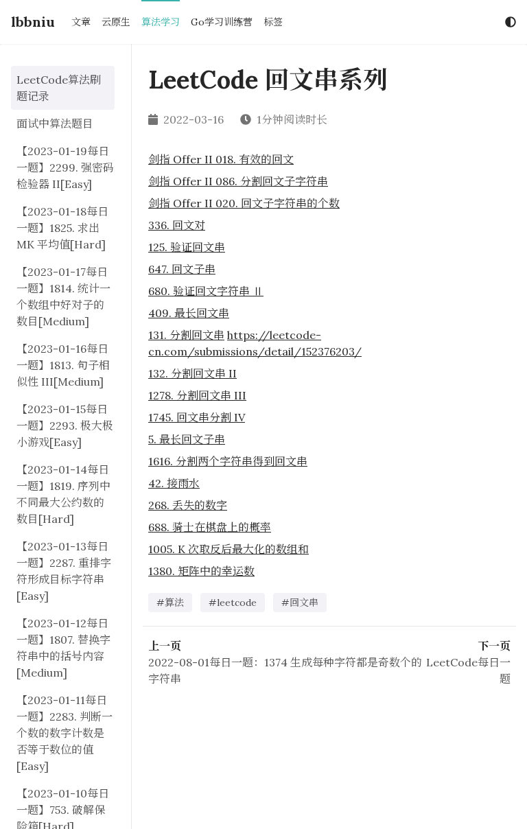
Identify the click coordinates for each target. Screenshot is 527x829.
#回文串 (299, 602)
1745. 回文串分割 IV (196, 417)
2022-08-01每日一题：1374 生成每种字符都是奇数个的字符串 (285, 670)
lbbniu (33, 21)
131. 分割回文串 (186, 335)
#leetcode (233, 602)
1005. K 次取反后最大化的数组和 (228, 549)
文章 (81, 22)
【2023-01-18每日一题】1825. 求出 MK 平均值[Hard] (62, 228)
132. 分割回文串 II (192, 373)
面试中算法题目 (54, 123)
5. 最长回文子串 (186, 439)
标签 (273, 22)
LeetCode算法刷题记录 (58, 88)
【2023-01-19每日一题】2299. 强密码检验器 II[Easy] (65, 167)
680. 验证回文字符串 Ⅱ (206, 291)
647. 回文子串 (181, 269)
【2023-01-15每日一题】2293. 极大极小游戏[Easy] (64, 425)
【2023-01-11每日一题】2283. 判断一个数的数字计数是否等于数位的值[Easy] (64, 733)
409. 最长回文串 (188, 313)
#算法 (170, 602)
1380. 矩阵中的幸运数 (201, 571)
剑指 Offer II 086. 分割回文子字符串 (238, 181)
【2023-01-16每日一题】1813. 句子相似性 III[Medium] (63, 365)
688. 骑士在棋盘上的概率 (209, 527)
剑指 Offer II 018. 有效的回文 (221, 159)
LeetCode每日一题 (468, 670)
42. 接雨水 (174, 483)
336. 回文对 (176, 225)
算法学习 (160, 22)
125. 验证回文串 (186, 247)
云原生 (116, 22)
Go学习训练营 (222, 22)
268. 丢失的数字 (187, 505)
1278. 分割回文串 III (197, 395)
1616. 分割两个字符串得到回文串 (227, 461)
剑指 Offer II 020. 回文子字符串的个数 (244, 203)
